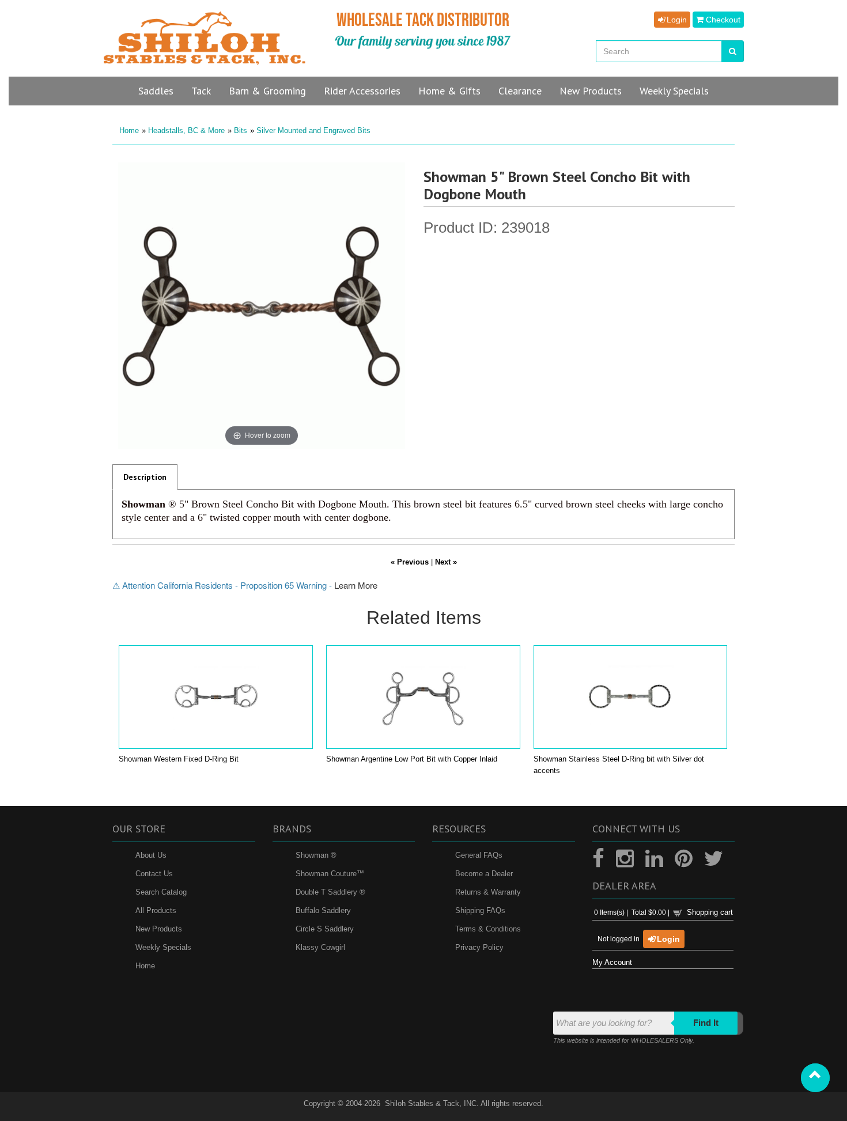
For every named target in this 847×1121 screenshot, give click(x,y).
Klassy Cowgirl (320, 947)
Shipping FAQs (480, 910)
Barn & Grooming (267, 90)
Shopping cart (710, 912)
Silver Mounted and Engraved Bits (313, 130)
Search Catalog (161, 892)
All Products (155, 910)
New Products (158, 929)
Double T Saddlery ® (330, 892)
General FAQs (478, 855)
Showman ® (316, 855)
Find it (706, 1023)
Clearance (520, 90)
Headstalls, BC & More (186, 130)
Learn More (355, 585)
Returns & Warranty (488, 892)
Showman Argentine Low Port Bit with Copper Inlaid (411, 759)
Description (145, 477)
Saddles (155, 90)
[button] (815, 1077)
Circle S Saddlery (325, 929)
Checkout (722, 20)
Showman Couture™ (330, 873)
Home (129, 130)
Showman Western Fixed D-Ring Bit (179, 759)
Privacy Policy (479, 947)
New (590, 90)
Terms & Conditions (488, 929)
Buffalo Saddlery (323, 910)
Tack (201, 90)
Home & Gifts (449, 90)
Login (675, 20)
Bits (240, 130)
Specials (674, 90)
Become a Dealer (484, 873)
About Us (151, 855)
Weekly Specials (163, 947)
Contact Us (154, 873)
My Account (612, 962)
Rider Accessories (362, 90)
